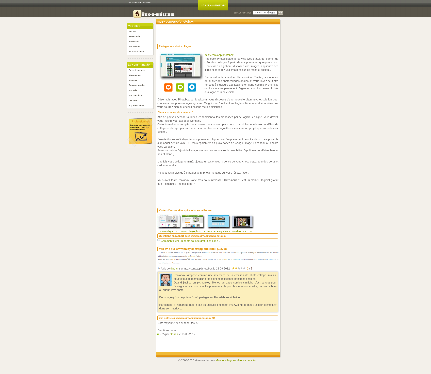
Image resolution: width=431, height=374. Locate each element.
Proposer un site (137, 85)
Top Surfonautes (136, 105)
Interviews (134, 41)
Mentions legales (226, 360)
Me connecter (134, 3)
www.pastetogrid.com (218, 231)
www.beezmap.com (242, 231)
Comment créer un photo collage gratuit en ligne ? (190, 241)
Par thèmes (134, 46)
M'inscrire (146, 3)
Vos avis (133, 90)
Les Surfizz (134, 100)
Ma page (133, 80)
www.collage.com (169, 231)
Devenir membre (137, 70)
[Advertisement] (218, 33)
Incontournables (136, 51)
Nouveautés (134, 36)
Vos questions (135, 95)
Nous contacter (247, 360)
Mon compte (135, 75)
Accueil (132, 31)
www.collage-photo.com (194, 231)
